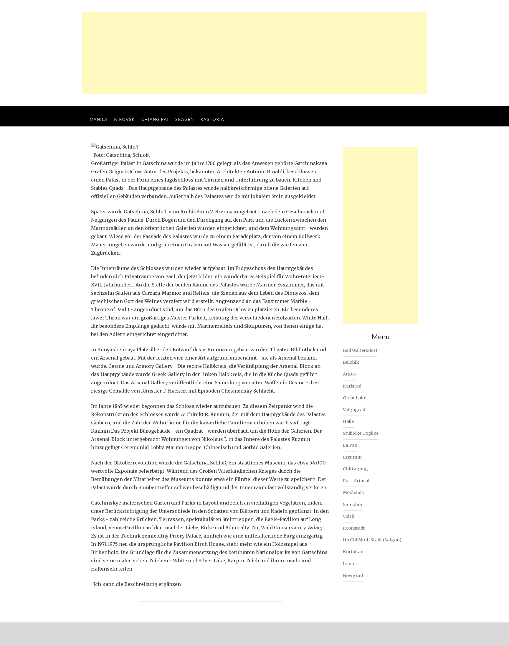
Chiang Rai (155, 119)
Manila (99, 119)
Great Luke (354, 398)
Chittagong (355, 469)
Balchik (351, 362)
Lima (348, 563)
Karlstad (352, 386)
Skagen (184, 119)
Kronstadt (354, 528)
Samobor (353, 504)
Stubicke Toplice (361, 433)
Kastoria (212, 119)
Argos (349, 374)
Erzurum (352, 457)
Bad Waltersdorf (360, 350)
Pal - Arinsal (356, 480)
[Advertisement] (254, 53)
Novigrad (353, 575)
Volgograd (354, 409)
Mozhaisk (353, 492)
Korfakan (353, 551)
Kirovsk (124, 119)
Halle (348, 421)
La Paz (350, 445)
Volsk (348, 516)
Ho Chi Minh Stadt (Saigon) (372, 540)
